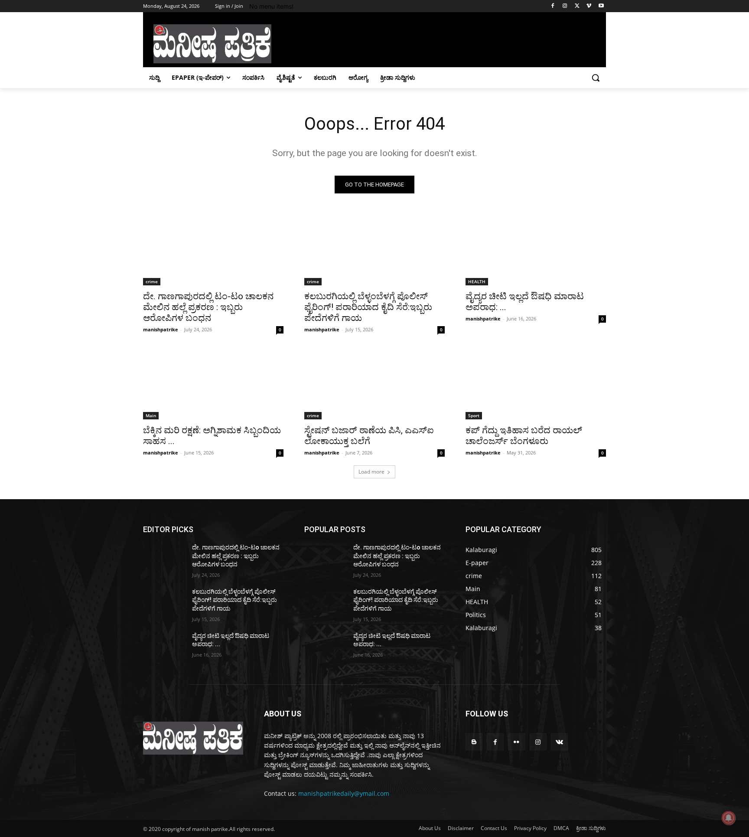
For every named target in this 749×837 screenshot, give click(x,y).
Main (151, 415)
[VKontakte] (559, 741)
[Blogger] (474, 741)
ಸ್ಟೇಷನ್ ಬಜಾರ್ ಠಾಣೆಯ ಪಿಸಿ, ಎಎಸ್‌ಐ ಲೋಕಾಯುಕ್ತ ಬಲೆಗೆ (369, 435)
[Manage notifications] (729, 818)
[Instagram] (565, 6)
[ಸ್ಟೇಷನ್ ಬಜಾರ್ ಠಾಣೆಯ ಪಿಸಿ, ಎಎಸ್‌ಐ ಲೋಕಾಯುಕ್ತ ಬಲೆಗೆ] (374, 384)
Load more (371, 471)
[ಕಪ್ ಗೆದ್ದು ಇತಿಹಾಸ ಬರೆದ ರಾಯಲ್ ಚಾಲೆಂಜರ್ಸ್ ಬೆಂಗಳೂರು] (536, 384)
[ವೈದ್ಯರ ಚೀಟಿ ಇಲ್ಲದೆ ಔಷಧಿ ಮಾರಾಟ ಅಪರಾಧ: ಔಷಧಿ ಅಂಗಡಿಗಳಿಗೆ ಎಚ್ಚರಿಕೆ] (536, 250)
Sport (473, 415)
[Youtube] (601, 6)
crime (152, 281)
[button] (595, 77)
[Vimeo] (589, 6)
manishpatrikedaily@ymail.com (343, 793)
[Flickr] (516, 741)
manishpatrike (160, 329)
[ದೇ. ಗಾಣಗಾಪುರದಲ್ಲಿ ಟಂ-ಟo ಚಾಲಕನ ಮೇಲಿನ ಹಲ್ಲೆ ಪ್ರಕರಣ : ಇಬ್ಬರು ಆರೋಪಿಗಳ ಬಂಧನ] (213, 250)
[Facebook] (553, 6)
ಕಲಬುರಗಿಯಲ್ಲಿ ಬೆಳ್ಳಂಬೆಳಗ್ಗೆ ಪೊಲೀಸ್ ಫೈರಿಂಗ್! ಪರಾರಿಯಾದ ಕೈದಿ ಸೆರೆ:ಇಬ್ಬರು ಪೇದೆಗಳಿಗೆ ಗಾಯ (368, 307)
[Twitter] (577, 6)
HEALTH (476, 281)
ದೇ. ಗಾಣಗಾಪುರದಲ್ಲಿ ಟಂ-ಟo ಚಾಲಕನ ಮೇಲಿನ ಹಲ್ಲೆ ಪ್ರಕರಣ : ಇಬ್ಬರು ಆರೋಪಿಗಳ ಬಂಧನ (208, 307)
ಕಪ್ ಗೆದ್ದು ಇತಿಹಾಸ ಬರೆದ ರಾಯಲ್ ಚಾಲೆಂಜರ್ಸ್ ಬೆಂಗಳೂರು (524, 435)
